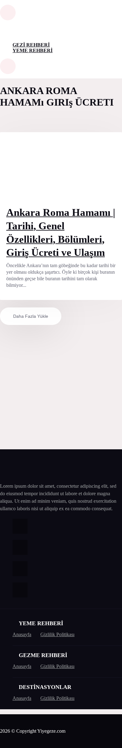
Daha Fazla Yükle (30, 316)
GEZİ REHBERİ (31, 44)
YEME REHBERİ (33, 50)
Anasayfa (22, 634)
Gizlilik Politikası (57, 634)
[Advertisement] (61, 386)
